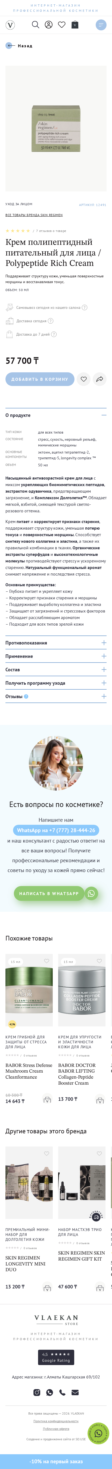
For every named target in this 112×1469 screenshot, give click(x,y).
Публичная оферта (56, 1429)
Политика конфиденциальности (56, 1421)
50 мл (43, 465)
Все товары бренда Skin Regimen (34, 215)
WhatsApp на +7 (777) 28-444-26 (56, 830)
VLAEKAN (77, 1413)
